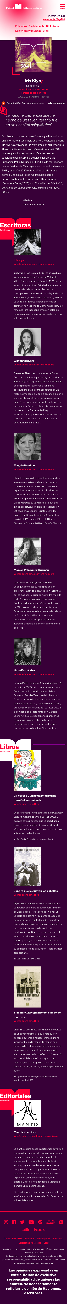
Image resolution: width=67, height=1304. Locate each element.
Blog (46, 30)
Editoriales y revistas (28, 30)
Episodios (21, 26)
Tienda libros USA (13, 1238)
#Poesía (39, 204)
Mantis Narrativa (21, 1080)
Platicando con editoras (33, 93)
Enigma (60, 1249)
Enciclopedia (36, 26)
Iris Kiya (17, 839)
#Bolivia (27, 200)
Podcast (29, 1238)
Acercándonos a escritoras (33, 89)
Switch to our (54, 17)
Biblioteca (52, 26)
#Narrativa (29, 204)
